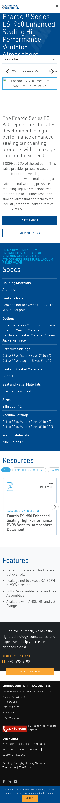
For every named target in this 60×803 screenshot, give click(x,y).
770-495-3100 (18, 696)
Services (23, 744)
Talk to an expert (30, 671)
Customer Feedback (14, 754)
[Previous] (8, 71)
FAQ (22, 749)
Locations (39, 744)
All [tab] (6, 470)
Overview (11, 58)
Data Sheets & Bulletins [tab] (29, 470)
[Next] (52, 71)
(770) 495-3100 (18, 661)
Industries (9, 749)
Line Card (33, 749)
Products (8, 744)
